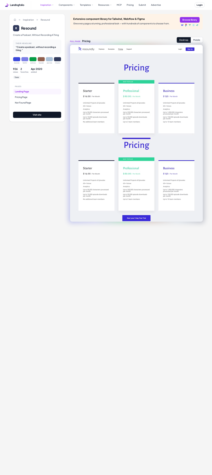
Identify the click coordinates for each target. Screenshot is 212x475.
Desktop (183, 39)
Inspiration (28, 19)
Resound (45, 19)
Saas (17, 77)
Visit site (37, 114)
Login (200, 4)
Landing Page (22, 91)
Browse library (189, 19)
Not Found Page (23, 102)
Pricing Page (21, 97)
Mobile (196, 39)
